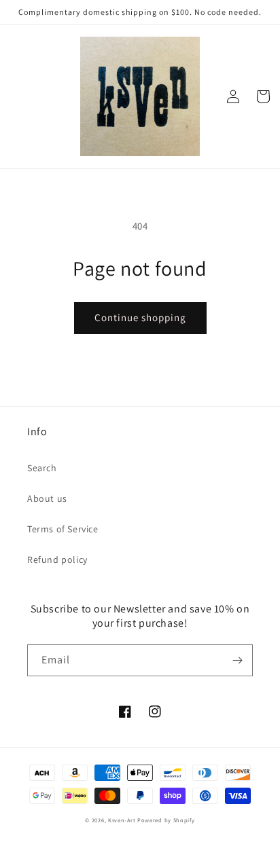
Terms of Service (63, 529)
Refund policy (57, 559)
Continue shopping (140, 317)
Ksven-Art (121, 820)
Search (42, 468)
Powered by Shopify (166, 820)
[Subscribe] (237, 660)
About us (47, 498)
